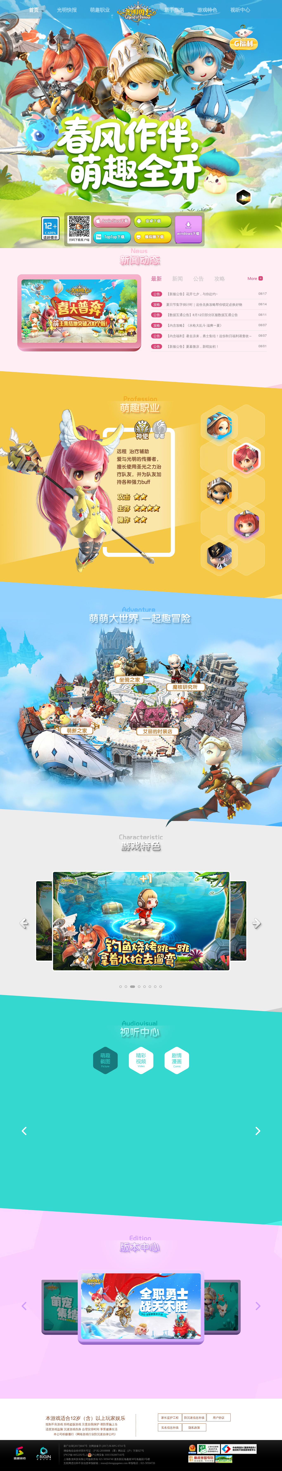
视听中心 (240, 9)
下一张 (255, 1306)
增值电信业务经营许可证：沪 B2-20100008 (87, 1450)
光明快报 (67, 9)
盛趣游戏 (19, 1453)
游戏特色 (207, 9)
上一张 (27, 1306)
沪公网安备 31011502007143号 (108, 1454)
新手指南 (174, 9)
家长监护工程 (170, 1417)
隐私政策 (194, 1427)
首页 (34, 9)
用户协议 (218, 1417)
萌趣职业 (100, 9)
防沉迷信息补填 (194, 1417)
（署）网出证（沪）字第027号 (127, 1450)
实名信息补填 (170, 1427)
